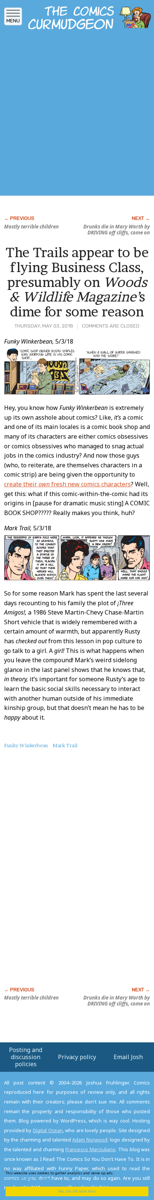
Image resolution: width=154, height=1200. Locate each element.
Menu (13, 20)
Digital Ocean (48, 1130)
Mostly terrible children (31, 226)
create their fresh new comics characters (67, 484)
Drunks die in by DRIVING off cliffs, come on (116, 229)
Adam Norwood (89, 1139)
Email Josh (128, 1057)
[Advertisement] (77, 115)
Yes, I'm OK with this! (77, 1191)
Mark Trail (65, 745)
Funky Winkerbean (26, 745)
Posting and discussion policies (25, 1057)
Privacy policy (77, 1057)
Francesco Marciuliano (90, 1149)
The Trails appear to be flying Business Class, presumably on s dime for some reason (77, 281)
